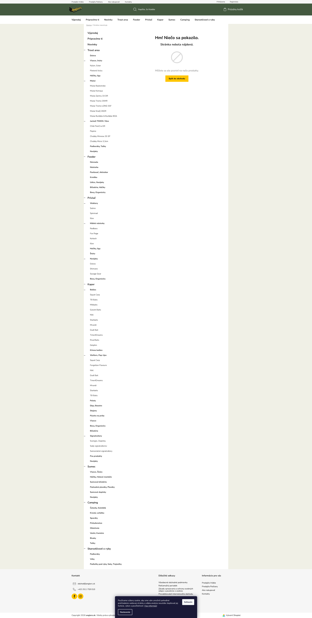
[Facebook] (74, 596)
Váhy (92, 559)
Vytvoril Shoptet (233, 615)
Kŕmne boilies (96, 350)
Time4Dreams (96, 335)
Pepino (93, 131)
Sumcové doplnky (98, 492)
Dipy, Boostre (96, 405)
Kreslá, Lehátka (97, 513)
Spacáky (94, 518)
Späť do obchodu (177, 78)
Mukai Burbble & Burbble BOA (103, 116)
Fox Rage (94, 233)
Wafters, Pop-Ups (98, 355)
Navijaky (94, 151)
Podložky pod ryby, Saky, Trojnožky (106, 564)
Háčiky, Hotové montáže (101, 477)
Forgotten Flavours (98, 365)
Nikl (92, 314)
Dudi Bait (94, 330)
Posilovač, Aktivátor (99, 172)
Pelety (93, 400)
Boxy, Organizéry (97, 192)
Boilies (93, 289)
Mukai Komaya (96, 91)
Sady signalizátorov (98, 446)
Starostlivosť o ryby (99, 548)
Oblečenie (94, 528)
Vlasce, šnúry (96, 60)
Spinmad (94, 213)
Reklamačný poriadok (168, 586)
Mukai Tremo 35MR (99, 101)
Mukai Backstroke (98, 85)
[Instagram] (80, 596)
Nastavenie (125, 612)
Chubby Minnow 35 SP (100, 136)
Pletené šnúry (96, 70)
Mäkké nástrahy (97, 223)
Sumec (91, 466)
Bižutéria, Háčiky (97, 187)
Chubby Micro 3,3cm (99, 141)
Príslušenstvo (96, 523)
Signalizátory (96, 436)
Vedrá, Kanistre (97, 533)
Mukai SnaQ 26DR (98, 111)
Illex (92, 218)
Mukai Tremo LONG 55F (100, 106)
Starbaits (94, 320)
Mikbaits (93, 304)
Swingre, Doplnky (98, 441)
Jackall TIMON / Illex (99, 121)
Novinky (92, 44)
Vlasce (93, 420)
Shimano (94, 268)
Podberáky (95, 554)
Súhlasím (188, 602)
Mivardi (93, 325)
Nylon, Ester (95, 65)
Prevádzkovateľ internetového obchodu (176, 594)
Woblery (94, 203)
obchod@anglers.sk (86, 583)
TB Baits (94, 299)
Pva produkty (96, 456)
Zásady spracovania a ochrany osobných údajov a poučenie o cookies (176, 590)
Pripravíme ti (95, 38)
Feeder (92, 156)
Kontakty (128, 2)
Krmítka (93, 177)
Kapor (91, 284)
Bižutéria (94, 431)
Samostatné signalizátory (101, 451)
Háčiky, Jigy (95, 75)
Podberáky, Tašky (98, 146)
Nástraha (94, 167)
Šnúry (92, 253)
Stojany (93, 410)
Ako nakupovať (114, 2)
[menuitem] (76, 20)
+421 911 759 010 (86, 589)
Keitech (93, 238)
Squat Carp (95, 294)
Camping (93, 502)
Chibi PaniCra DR (97, 126)
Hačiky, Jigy (95, 248)
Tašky (92, 543)
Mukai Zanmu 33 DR (99, 96)
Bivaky (93, 538)
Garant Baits (95, 309)
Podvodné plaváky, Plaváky (102, 487)
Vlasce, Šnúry (96, 472)
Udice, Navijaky (97, 182)
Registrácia (234, 2)
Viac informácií (150, 606)
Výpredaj (93, 33)
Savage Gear (95, 273)
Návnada (94, 162)
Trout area (94, 50)
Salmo (93, 208)
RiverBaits (94, 340)
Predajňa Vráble (78, 2)
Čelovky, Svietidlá (98, 508)
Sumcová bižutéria (98, 482)
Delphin (93, 345)
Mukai (93, 80)
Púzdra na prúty (97, 415)
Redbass (94, 228)
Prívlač (92, 198)
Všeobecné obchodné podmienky (173, 583)
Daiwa (93, 55)
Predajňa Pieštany (96, 2)
